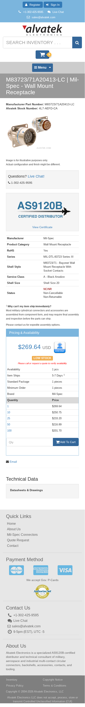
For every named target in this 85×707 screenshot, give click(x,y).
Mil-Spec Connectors (22, 534)
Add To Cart (67, 442)
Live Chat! (36, 176)
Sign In (55, 4)
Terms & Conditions (54, 685)
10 (8, 412)
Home (11, 523)
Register (34, 4)
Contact (12, 545)
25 (8, 418)
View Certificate (42, 227)
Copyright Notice (53, 679)
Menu (42, 69)
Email (13, 461)
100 (9, 430)
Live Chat (58, 12)
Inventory (11, 679)
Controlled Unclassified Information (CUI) (47, 701)
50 (8, 424)
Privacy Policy (14, 685)
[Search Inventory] (77, 42)
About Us (14, 529)
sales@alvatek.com (43, 17)
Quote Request (18, 540)
